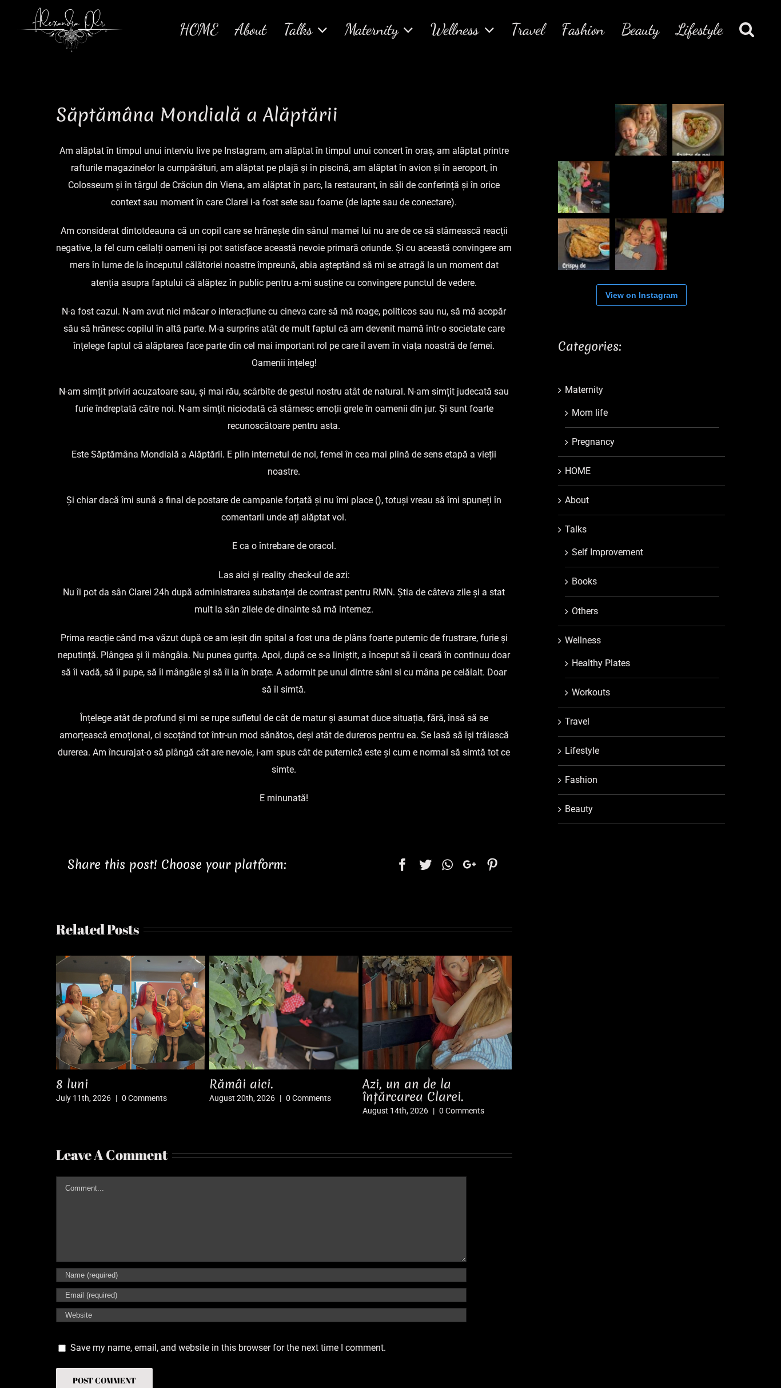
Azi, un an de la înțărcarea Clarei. (81, 1090)
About (577, 500)
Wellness (583, 640)
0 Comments (130, 1110)
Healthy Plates (601, 663)
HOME (578, 471)
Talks (576, 529)
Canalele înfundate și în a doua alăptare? (412, 1090)
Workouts (591, 692)
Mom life (590, 412)
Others (585, 611)
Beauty (579, 809)
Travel (577, 721)
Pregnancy (593, 441)
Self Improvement (607, 552)
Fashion (581, 779)
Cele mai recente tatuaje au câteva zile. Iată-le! (255, 1090)
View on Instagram (641, 295)
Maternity (584, 389)
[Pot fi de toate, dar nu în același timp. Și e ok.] (583, 130)
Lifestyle (582, 750)
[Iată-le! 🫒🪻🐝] (698, 244)
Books (584, 581)
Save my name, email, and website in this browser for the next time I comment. (228, 1347)
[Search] (747, 29)
